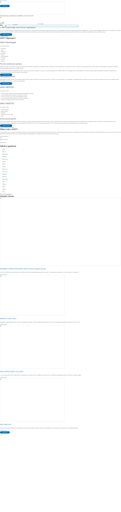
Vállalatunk (5, 10)
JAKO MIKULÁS (5, 424)
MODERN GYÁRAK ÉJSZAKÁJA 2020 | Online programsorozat (23, 269)
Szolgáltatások (6, 12)
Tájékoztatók (5, 19)
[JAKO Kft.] (4, 4)
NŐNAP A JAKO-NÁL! (8, 319)
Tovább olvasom (3, 274)
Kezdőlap (5, 8)
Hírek (4, 18)
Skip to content (3, 0)
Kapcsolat (5, 21)
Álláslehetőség (6, 15)
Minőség (4, 13)
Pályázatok (5, 16)
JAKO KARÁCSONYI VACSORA (11, 372)
